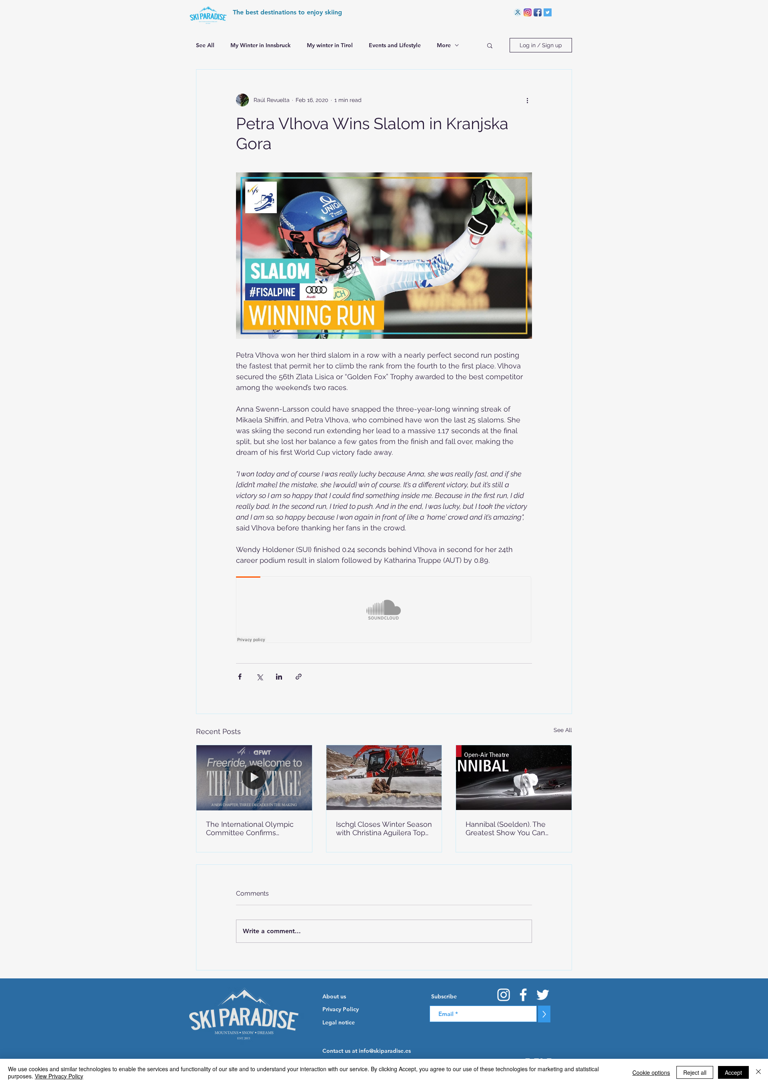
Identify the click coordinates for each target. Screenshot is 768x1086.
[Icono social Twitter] (548, 12)
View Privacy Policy (59, 1076)
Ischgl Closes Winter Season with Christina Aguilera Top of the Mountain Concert (384, 828)
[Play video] (384, 255)
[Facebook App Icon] (538, 12)
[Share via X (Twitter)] (259, 676)
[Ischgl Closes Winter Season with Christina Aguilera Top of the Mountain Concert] (384, 777)
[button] (490, 45)
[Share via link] (298, 676)
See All (205, 45)
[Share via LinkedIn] (279, 676)
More (444, 45)
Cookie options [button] (651, 1072)
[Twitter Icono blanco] (542, 994)
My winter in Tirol (330, 45)
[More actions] (527, 100)
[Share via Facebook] (240, 676)
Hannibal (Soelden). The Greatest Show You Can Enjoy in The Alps (506, 828)
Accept (733, 1072)
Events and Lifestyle (395, 45)
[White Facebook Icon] (523, 994)
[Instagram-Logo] (528, 12)
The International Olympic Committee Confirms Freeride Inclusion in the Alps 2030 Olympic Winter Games (250, 828)
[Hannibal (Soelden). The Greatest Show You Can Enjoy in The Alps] (514, 777)
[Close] (758, 1072)
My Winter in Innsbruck (260, 45)
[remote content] (384, 610)
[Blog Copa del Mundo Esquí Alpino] (518, 12)
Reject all (694, 1072)
